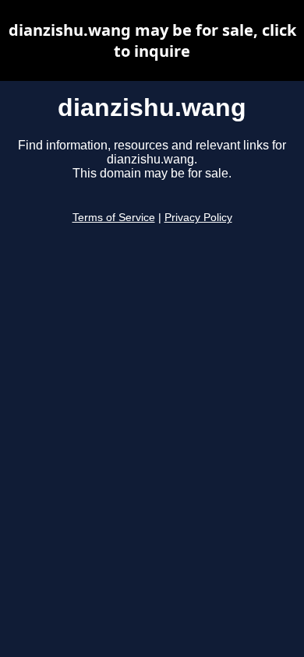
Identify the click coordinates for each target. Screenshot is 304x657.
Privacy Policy (198, 217)
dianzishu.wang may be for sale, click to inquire (152, 40)
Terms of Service (113, 217)
